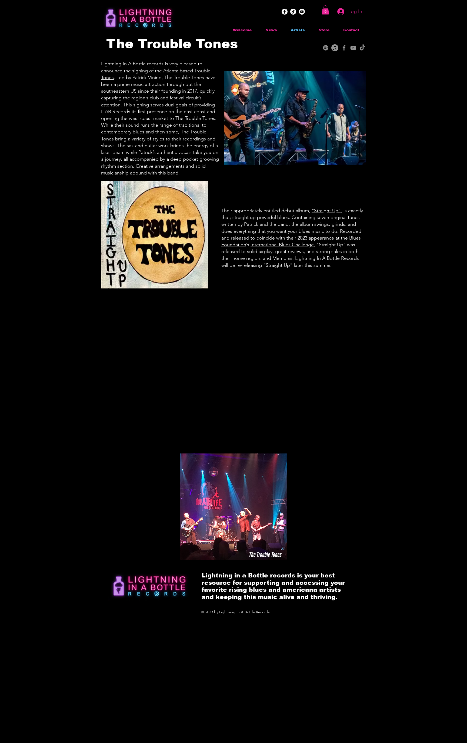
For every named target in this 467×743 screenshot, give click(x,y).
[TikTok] (293, 12)
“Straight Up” (326, 211)
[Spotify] (325, 47)
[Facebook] (285, 12)
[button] (325, 9)
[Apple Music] (334, 47)
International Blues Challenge (282, 245)
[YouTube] (302, 12)
